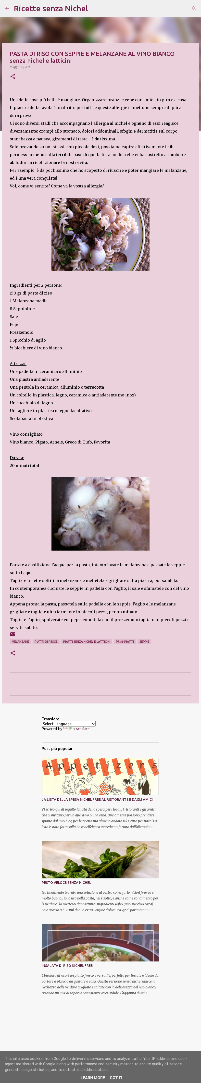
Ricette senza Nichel (51, 8)
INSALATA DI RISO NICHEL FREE (67, 966)
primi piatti (125, 641)
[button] (13, 77)
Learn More (93, 1077)
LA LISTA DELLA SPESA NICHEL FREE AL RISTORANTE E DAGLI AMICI (97, 799)
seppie (144, 641)
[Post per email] (13, 636)
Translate (81, 729)
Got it (116, 1077)
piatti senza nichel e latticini (86, 641)
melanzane (20, 641)
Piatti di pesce (46, 641)
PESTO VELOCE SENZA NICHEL (66, 883)
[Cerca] (95, 8)
